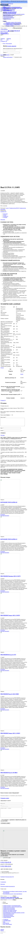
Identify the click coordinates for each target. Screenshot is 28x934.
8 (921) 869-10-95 (6, 866)
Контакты (3, 884)
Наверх (2, 930)
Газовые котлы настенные (10, 7)
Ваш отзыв (3, 417)
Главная (2, 7)
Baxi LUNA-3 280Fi (5, 54)
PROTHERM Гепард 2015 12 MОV (10, 733)
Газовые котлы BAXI (14, 208)
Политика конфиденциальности (8, 886)
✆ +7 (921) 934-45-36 (14, 30)
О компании (3, 881)
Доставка (5, 217)
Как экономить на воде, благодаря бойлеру (12, 893)
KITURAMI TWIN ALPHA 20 (9, 502)
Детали (4, 215)
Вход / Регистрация (7, 924)
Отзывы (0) (5, 216)
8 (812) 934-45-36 (6, 862)
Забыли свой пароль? (8, 57)
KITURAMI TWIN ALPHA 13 (9, 539)
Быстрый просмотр (5, 515)
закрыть (2, 929)
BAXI (22, 374)
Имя (2, 428)
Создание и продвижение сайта (8, 898)
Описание (5, 213)
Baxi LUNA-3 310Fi (5, 31)
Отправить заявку (5, 798)
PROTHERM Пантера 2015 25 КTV (11, 576)
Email (2, 430)
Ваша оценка (3, 415)
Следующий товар (5, 33)
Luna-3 (4, 8)
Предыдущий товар (5, 10)
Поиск (14, 896)
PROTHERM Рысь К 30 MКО (9, 772)
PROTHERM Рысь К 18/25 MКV (10, 694)
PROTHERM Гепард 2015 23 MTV (10, 615)
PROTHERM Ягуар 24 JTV (8, 654)
